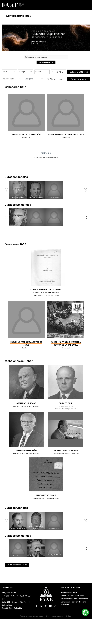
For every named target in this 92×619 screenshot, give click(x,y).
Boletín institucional (69, 592)
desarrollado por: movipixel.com (61, 616)
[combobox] (7, 72)
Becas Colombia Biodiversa (72, 595)
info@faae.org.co (9, 593)
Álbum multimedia (16, 564)
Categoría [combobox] (29, 79)
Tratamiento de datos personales (74, 599)
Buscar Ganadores (78, 72)
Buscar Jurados (78, 79)
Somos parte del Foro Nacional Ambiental (73, 603)
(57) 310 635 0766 (9, 596)
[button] (6, 189)
